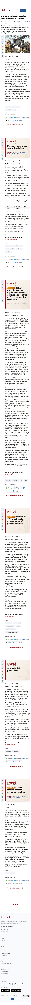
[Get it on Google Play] (16, 990)
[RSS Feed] (22, 984)
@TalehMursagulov (11, 239)
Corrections (4, 955)
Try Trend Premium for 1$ (15, 125)
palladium (19, 248)
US (21, 480)
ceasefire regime (10, 109)
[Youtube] (12, 984)
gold (15, 245)
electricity (8, 623)
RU (18, 999)
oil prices (8, 751)
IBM (26, 480)
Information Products (6, 963)
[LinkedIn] (19, 984)
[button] (2, 36)
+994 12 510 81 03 (5, 929)
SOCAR (8, 480)
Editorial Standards (5, 953)
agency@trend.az (5, 931)
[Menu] (28, 10)
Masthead (3, 948)
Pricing (2, 961)
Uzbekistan (16, 623)
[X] (9, 984)
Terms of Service (5, 969)
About (2, 946)
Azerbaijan (9, 106)
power (18, 626)
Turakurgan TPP (10, 626)
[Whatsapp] (2, 984)
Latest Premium (5, 940)
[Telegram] (15, 984)
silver (20, 245)
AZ (15, 999)
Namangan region (10, 629)
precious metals (10, 248)
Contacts (3, 951)
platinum (8, 251)
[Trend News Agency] (5, 917)
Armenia (16, 106)
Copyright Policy (5, 973)
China (12, 873)
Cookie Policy (4, 976)
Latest (2, 938)
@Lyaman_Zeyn (10, 474)
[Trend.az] (5, 10)
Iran (7, 873)
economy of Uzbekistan (12, 632)
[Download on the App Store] (5, 990)
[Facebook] (6, 984)
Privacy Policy (4, 971)
